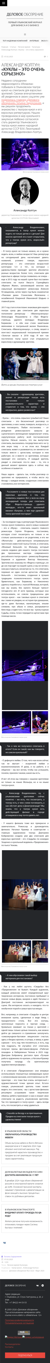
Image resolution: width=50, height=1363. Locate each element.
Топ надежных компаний (15, 40)
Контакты (9, 1346)
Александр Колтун (31, 1267)
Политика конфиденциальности (19, 1320)
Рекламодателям (12, 1344)
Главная (4, 46)
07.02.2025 (8, 56)
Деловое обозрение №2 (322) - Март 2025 (26, 1270)
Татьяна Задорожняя (13, 1256)
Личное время (24, 46)
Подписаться (25, 1355)
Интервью (34, 40)
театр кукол (17, 1267)
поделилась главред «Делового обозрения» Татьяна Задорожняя (21, 101)
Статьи (13, 46)
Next (44, 665)
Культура (36, 46)
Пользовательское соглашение (19, 1322)
